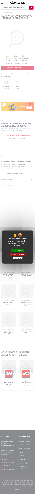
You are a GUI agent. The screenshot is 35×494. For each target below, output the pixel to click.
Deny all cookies (18, 254)
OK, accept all (18, 250)
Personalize (17, 258)
